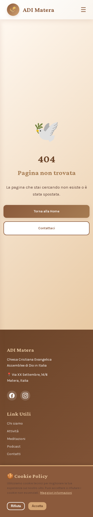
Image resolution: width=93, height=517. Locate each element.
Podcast (14, 446)
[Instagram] (25, 396)
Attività (13, 431)
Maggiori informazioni (56, 492)
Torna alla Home (47, 211)
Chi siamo (15, 423)
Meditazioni (16, 439)
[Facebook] (12, 396)
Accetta (37, 506)
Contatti (14, 454)
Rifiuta (16, 506)
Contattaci (46, 228)
